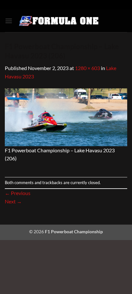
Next (13, 201)
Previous (17, 193)
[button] (8, 21)
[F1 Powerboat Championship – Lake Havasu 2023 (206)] (66, 116)
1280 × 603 (87, 68)
